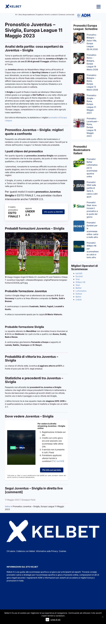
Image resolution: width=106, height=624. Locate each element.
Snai (78, 279)
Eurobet (79, 276)
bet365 (79, 273)
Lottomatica (81, 291)
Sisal (78, 285)
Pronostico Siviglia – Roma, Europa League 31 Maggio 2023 (91, 104)
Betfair (79, 288)
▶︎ (21, 447)
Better (78, 296)
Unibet (79, 299)
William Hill (80, 282)
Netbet (79, 294)
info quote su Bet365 (53, 212)
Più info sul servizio (51, 470)
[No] (102, 616)
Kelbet (8, 506)
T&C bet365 (57, 461)
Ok (47, 619)
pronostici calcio (14, 575)
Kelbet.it (10, 572)
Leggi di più (55, 619)
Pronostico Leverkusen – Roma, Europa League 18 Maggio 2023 (93, 127)
